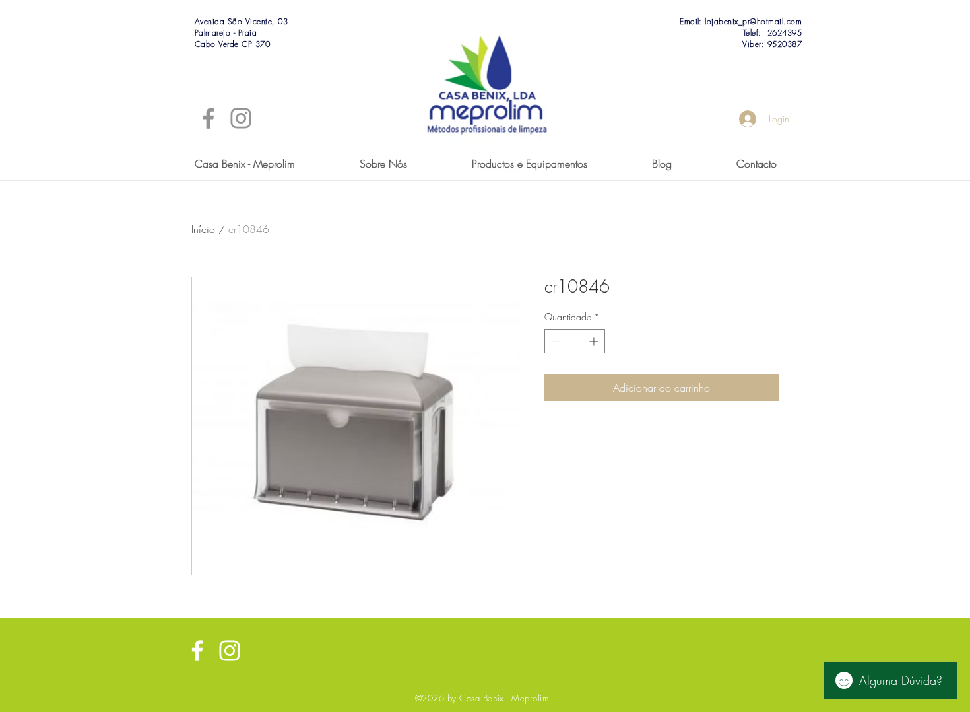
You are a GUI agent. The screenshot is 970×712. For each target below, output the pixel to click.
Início (203, 229)
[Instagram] (241, 118)
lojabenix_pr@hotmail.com (753, 21)
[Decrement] (554, 341)
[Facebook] (208, 118)
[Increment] (595, 341)
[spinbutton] (575, 341)
